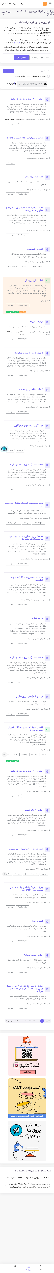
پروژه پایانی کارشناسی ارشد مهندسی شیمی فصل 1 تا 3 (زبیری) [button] (26, 889)
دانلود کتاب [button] (37, 618)
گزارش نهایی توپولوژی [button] (32, 955)
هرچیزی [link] (10, 450)
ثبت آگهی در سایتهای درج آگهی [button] (28, 425)
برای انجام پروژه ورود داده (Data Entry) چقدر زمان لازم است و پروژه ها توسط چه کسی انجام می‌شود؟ (29, 1186)
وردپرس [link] (43, 754)
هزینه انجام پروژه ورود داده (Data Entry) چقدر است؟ (28, 1178)
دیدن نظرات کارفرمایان (40, 57)
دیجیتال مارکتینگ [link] (13, 523)
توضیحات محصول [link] (31, 874)
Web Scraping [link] (23, 194)
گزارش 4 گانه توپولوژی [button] (32, 810)
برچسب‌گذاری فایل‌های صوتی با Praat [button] (25, 138)
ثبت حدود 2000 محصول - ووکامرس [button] (26, 849)
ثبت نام (5, 3)
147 (16, 1021)
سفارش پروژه (21, 57)
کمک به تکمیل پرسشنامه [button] (31, 389)
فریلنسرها (16, 42)
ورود (15, 3)
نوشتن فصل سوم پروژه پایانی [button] (29, 696)
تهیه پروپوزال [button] (37, 921)
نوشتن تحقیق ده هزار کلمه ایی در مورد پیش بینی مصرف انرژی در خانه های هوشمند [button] (25, 989)
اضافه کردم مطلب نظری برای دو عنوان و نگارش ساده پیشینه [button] (24, 209)
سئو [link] (19, 124)
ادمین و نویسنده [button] (35, 249)
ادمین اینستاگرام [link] (13, 266)
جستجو (8, 71)
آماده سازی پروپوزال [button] (34, 280)
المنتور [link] (15, 754)
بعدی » (9, 1021)
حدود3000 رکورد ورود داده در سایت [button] (26, 99)
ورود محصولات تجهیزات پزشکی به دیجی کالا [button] (24, 504)
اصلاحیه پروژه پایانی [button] (33, 177)
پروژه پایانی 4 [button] (36, 322)
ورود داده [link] (10, 124)
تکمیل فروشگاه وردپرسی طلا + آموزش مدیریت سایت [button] (25, 728)
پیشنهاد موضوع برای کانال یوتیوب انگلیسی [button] (27, 578)
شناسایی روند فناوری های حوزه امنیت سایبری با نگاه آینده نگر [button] (25, 538)
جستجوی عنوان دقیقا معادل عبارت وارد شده (30, 76)
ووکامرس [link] (24, 754)
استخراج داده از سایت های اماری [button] (28, 353)
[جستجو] (22, 3)
